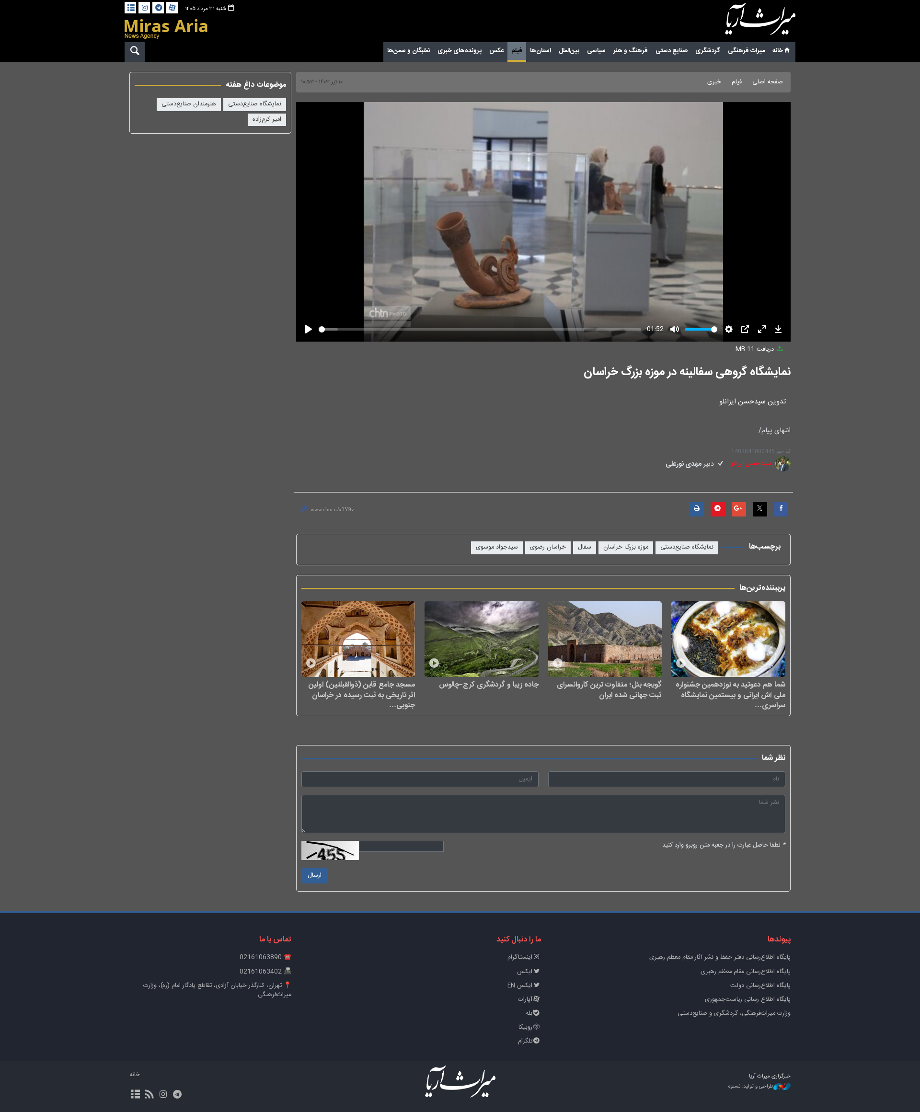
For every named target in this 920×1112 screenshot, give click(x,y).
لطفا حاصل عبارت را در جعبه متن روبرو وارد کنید (723, 845)
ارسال (315, 876)
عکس (496, 51)
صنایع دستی (672, 51)
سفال (584, 547)
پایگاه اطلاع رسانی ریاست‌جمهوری (748, 1000)
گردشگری (707, 51)
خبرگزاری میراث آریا (747, 22)
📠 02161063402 (265, 972)
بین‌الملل (569, 51)
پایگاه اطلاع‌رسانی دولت (760, 986)
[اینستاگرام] (144, 7)
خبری (714, 82)
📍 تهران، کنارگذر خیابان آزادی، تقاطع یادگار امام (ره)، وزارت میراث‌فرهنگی (217, 990)
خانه (777, 51)
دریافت (756, 349)
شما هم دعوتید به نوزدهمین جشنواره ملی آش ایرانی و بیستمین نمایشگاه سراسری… (730, 695)
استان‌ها (540, 51)
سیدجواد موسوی (497, 547)
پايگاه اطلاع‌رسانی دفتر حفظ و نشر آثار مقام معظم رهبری (720, 957)
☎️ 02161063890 (265, 957)
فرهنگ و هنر (630, 51)
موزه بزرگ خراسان (625, 547)
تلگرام (525, 1041)
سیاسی (596, 51)
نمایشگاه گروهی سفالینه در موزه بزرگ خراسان (687, 372)
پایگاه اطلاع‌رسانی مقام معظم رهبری (746, 972)
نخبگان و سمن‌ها (408, 51)
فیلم (516, 51)
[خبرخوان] (149, 1095)
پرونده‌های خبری (459, 51)
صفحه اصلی (767, 82)
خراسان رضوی (548, 547)
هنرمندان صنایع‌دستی (188, 104)
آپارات (525, 1000)
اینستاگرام (519, 957)
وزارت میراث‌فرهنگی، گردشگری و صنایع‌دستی (734, 1014)
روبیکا (525, 1027)
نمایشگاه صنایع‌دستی (686, 547)
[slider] (480, 329)
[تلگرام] (158, 7)
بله (529, 1014)
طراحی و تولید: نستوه (750, 1087)
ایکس (524, 972)
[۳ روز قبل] (728, 639)
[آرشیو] (130, 7)
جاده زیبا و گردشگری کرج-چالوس (489, 684)
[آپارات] (172, 7)
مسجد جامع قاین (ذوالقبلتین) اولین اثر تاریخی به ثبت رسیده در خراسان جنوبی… (362, 695)
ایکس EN (519, 986)
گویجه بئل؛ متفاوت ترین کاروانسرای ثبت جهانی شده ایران (609, 689)
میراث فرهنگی (746, 51)
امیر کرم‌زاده (267, 120)
